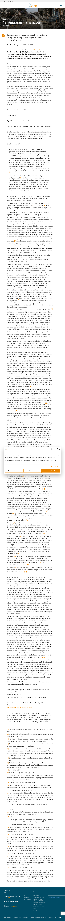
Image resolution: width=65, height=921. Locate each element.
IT (55, 1)
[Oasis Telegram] (11, 1)
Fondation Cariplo (37, 910)
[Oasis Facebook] (5, 1)
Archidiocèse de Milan (38, 897)
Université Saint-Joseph (39, 902)
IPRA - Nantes (36, 908)
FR (60, 1)
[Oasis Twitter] (7, 1)
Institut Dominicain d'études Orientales (38, 900)
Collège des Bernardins (38, 906)
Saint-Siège (36, 895)
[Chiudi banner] (59, 449)
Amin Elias (33, 50)
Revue (24, 895)
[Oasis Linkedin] (12, 1)
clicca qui (50, 458)
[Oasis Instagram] (9, 1)
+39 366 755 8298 (13, 906)
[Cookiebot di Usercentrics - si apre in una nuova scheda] (52, 449)
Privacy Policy (18, 461)
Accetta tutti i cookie (51, 470)
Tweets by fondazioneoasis (54, 897)
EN (58, 1)
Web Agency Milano (53, 917)
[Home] (33, 4)
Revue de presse (27, 899)
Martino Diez (42, 50)
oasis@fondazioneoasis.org (13, 898)
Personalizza (32, 470)
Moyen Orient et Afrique (11, 19)
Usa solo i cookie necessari (14, 470)
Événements (26, 897)
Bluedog (59, 917)
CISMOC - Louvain (37, 904)
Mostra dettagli (54, 466)
